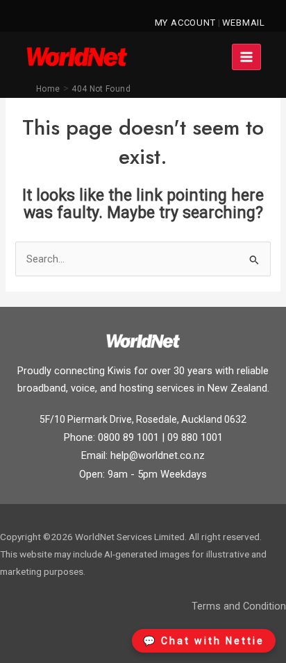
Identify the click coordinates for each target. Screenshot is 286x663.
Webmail (243, 22)
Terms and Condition (239, 606)
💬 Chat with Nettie (203, 640)
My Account (185, 22)
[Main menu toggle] (246, 57)
